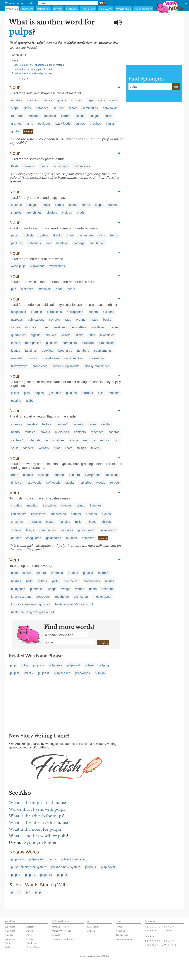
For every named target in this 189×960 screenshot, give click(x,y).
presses (91, 514)
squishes (88, 538)
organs (80, 319)
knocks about (102, 596)
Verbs (8, 947)
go (176, 86)
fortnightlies (33, 343)
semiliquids (90, 108)
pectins (16, 400)
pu (19, 892)
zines (45, 327)
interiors (16, 424)
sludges (32, 205)
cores (92, 424)
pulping (104, 665)
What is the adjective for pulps (38, 822)
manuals (17, 358)
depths (106, 424)
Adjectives (31, 926)
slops (14, 108)
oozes (73, 205)
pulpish (100, 673)
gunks (15, 131)
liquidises (17, 514)
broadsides (40, 366)
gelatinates (53, 538)
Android (91, 930)
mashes (32, 100)
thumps (103, 573)
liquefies (96, 505)
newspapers (75, 312)
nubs (57, 448)
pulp (13, 665)
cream (73, 108)
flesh (14, 166)
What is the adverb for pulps (36, 816)
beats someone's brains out (74, 604)
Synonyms (12, 8)
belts (29, 581)
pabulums (34, 243)
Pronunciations (143, 8)
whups (79, 589)
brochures (65, 350)
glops (27, 108)
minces (92, 521)
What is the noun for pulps (34, 829)
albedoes (27, 289)
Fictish (83, 744)
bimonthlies (106, 343)
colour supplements (66, 366)
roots (68, 448)
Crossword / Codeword (62, 938)
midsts (104, 440)
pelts (55, 581)
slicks (79, 335)
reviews (54, 319)
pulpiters (46, 875)
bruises (16, 538)
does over (43, 596)
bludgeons (18, 589)
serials (15, 327)
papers (93, 312)
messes (33, 116)
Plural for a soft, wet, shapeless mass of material (38, 64)
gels (27, 393)
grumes (16, 123)
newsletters (78, 327)
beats (50, 521)
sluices (67, 212)
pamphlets (70, 343)
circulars (88, 343)
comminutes (47, 530)
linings (73, 440)
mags (94, 319)
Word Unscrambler (60, 926)
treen (14, 475)
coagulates (33, 538)
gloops (61, 100)
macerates (58, 514)
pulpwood (73, 665)
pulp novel (108, 867)
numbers (83, 350)
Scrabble (55, 934)
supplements (103, 350)
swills (114, 100)
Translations (88, 8)
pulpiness (55, 665)
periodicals (54, 312)
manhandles (91, 581)
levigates (67, 530)
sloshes (52, 212)
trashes (43, 235)
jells (101, 393)
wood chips (57, 266)
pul (28, 892)
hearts (15, 432)
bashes (16, 581)
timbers (16, 482)
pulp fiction (97, 243)
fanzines (31, 350)
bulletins (108, 312)
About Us (120, 930)
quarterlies (18, 335)
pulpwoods (37, 266)
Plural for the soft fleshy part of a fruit (32, 69)
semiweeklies (73, 358)
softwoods (53, 482)
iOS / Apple (92, 926)
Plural (29, 934)
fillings (81, 448)
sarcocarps (61, 166)
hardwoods (33, 482)
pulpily (28, 673)
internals (34, 440)
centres (61, 424)
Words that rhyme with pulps (37, 809)
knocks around (21, 596)
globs (29, 400)
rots (48, 243)
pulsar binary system (65, 867)
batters (66, 116)
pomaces (42, 108)
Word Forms (123, 8)
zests (71, 289)
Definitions (43, 8)
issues (15, 350)
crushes (95, 123)
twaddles (62, 243)
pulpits (15, 875)
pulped (89, 665)
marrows (29, 166)
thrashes (57, 573)
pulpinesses (82, 166)
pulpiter (62, 875)
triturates (17, 116)
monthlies (98, 327)
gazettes (17, 319)
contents (80, 432)
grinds (81, 505)
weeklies (60, 327)
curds (108, 116)
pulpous (38, 665)
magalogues (51, 358)
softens (16, 530)
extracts (87, 393)
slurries (58, 108)
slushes (76, 100)
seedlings (111, 475)
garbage (79, 243)
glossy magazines (97, 366)
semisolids (110, 108)
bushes (28, 475)
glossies (52, 343)
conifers (74, 475)
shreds (106, 521)
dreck (57, 235)
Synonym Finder (40, 842)
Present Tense (33, 947)
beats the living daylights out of (32, 612)
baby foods (63, 123)
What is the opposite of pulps (37, 803)
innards (78, 424)
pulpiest (43, 673)
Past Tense (31, 943)
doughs (94, 116)
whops (65, 589)
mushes (16, 100)
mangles (64, 521)
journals (36, 312)
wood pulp (18, 266)
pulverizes (106, 530)
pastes (47, 100)
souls (14, 448)
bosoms (114, 432)
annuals (51, 335)
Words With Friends (61, 930)
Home (119, 926)
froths (114, 235)
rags (68, 319)
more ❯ (28, 131)
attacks (73, 573)
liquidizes (37, 514)
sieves (106, 514)
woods (100, 482)
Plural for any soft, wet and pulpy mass (33, 73)
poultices (44, 123)
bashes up (81, 596)
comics (33, 358)
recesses (97, 432)
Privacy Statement (124, 938)
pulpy (24, 665)
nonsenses (85, 235)
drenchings (34, 212)
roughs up (62, 596)
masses (114, 393)
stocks (70, 482)
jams (29, 123)
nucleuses (62, 432)
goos (101, 100)
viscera (28, 448)
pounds (76, 514)
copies (15, 343)
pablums (17, 243)
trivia (101, 235)
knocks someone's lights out (30, 604)
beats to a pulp (21, 573)
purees (80, 123)
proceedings (96, 358)
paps (90, 100)
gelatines (55, 393)
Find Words (105, 8)
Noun (15, 60)
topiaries (85, 482)
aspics (39, 393)
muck (46, 205)
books (107, 319)
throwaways (19, 366)
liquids (110, 123)
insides (32, 424)
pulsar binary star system (28, 867)
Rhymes (57, 8)
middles (30, 432)
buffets (42, 581)
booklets (47, 350)
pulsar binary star (73, 859)
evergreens (92, 475)
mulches (50, 116)
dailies (114, 327)
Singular (30, 938)
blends (80, 116)
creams (66, 505)
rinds (59, 289)
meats (44, 166)
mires (86, 205)
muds (81, 212)
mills (78, 521)
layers (95, 448)
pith (13, 289)
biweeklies (107, 335)
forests (115, 482)
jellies (15, 393)
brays (30, 530)
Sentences (72, 8)
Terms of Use (122, 934)
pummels (70, 581)
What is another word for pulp (38, 836)
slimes (59, 205)
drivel (69, 235)
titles (92, 335)
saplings (43, 475)
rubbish (28, 235)
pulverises (85, 530)
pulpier (14, 673)
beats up (108, 589)
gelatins (71, 393)
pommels (36, 589)
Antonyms (27, 8)
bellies (46, 424)
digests (36, 335)
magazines (18, 312)
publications (36, 319)
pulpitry (30, 875)
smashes (17, 521)
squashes (49, 505)
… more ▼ (22, 78)
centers (16, 440)
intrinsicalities (54, 440)
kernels (44, 448)
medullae (44, 289)
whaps (52, 589)
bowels (45, 432)
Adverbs (30, 930)
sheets (66, 335)
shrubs (59, 475)
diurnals (30, 327)
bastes (109, 581)
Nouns (8, 943)
